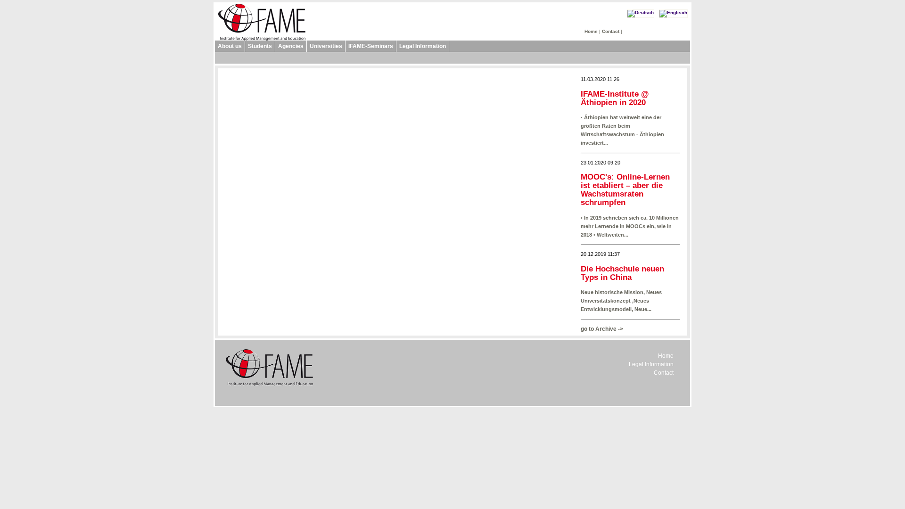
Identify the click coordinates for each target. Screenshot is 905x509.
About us (230, 46)
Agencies (291, 46)
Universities (326, 46)
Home (591, 31)
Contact (610, 31)
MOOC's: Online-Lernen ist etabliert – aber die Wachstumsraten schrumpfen (625, 189)
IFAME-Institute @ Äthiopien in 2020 (615, 98)
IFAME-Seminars (370, 46)
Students (260, 46)
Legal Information (422, 46)
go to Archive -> (602, 329)
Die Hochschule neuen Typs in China (622, 273)
